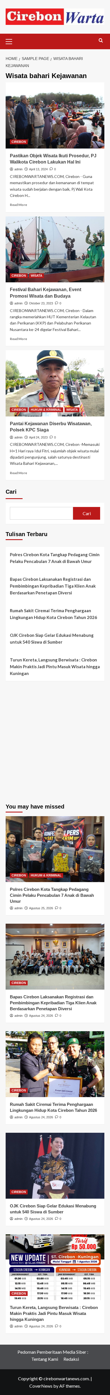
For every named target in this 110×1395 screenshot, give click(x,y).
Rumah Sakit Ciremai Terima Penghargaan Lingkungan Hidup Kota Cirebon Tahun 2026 (53, 614)
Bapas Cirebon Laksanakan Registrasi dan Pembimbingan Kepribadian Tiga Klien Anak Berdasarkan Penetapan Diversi (53, 586)
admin (18, 169)
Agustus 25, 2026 (41, 908)
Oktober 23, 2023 (41, 303)
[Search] (100, 41)
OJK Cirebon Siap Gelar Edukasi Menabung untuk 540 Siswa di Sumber (52, 638)
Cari (11, 492)
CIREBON (19, 141)
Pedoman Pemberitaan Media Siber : (52, 1352)
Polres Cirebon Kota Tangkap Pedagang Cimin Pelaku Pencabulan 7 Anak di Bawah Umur (55, 558)
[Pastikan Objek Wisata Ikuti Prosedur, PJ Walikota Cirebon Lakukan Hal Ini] (55, 115)
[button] (11, 41)
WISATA (36, 275)
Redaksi (71, 1359)
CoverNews (40, 1385)
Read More (18, 205)
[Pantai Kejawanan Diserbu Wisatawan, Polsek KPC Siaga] (55, 383)
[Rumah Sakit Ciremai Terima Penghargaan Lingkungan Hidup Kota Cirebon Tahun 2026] (55, 1064)
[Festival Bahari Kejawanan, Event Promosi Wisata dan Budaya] (55, 249)
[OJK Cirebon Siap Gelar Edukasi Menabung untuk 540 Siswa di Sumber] (55, 1166)
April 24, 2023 (38, 437)
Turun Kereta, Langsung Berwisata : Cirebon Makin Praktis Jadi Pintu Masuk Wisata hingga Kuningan (55, 666)
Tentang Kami (44, 1359)
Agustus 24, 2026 (41, 1015)
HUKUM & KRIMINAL (46, 409)
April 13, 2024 (38, 169)
